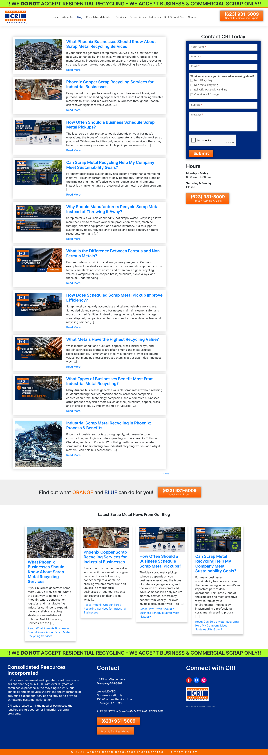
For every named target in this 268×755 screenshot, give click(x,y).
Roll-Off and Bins (174, 17)
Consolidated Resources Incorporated (125, 751)
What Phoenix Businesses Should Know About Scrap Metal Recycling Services (111, 44)
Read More (73, 69)
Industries (155, 17)
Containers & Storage (206, 94)
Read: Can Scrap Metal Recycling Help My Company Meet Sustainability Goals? (217, 625)
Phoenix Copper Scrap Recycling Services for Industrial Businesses (105, 557)
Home (55, 17)
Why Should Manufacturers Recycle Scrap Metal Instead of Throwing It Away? (113, 209)
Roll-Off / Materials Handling (210, 89)
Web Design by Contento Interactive (200, 706)
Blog (79, 17)
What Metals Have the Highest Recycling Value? (112, 339)
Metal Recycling (203, 80)
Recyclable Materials (98, 17)
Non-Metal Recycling (206, 85)
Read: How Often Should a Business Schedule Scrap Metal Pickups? (159, 612)
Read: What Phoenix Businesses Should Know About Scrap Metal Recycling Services (49, 632)
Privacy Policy (183, 751)
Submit (201, 153)
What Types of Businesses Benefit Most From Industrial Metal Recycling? (110, 381)
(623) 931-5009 (242, 15)
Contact (192, 17)
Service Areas (138, 17)
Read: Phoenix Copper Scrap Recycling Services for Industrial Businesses (105, 608)
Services (121, 17)
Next (166, 474)
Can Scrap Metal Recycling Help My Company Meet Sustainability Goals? (110, 165)
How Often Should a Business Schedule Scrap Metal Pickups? (160, 561)
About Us (67, 17)
